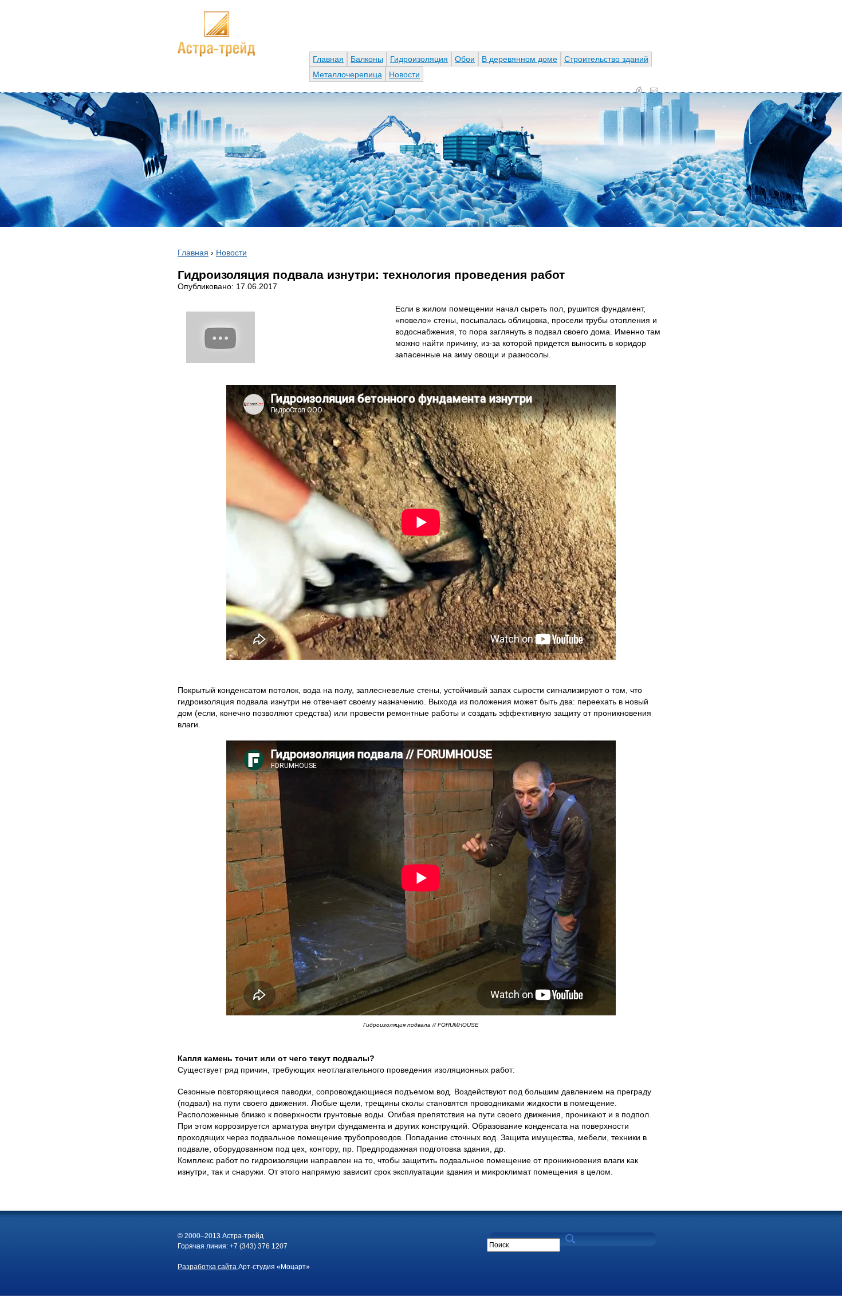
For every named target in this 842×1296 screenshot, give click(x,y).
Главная (328, 59)
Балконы (367, 59)
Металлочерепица (347, 74)
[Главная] (216, 53)
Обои (465, 59)
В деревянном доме (519, 59)
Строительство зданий (606, 59)
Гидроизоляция (419, 59)
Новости (404, 74)
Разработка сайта (208, 1267)
